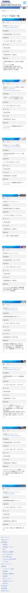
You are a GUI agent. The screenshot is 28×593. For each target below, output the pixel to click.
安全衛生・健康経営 (8, 552)
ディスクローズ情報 (8, 569)
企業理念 (5, 544)
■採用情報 (4, 588)
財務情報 (5, 571)
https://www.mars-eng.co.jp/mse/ (12, 90)
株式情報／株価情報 (8, 573)
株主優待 (5, 576)
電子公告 (5, 583)
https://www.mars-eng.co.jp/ (11, 27)
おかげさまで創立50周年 (9, 559)
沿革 (4, 549)
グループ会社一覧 (7, 554)
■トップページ (5, 537)
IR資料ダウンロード (8, 581)
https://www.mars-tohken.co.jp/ (12, 369)
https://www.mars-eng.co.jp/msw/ (12, 146)
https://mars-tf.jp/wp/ (9, 493)
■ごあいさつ (4, 539)
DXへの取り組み (7, 556)
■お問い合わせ (5, 590)
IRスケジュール (7, 578)
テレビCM (5, 561)
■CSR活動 (4, 586)
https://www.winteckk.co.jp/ (11, 309)
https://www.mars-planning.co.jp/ (12, 435)
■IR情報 (3, 566)
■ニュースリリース (6, 564)
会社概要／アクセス (8, 547)
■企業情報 (4, 542)
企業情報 (3, 10)
